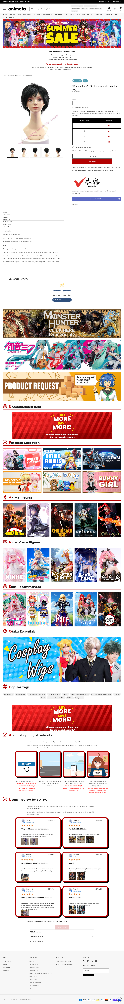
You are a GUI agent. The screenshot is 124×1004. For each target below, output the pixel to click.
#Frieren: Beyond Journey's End (101, 694)
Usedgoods (6, 970)
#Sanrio (43, 698)
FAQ (31, 988)
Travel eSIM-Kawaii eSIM (63, 961)
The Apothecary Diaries (95, 8)
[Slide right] (66, 152)
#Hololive (65, 694)
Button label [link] (62, 927)
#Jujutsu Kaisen (21, 694)
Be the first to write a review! (62, 300)
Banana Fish (77, 81)
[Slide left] (5, 152)
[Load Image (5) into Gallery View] (58, 152)
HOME (4, 75)
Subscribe (88, 975)
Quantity (74, 99)
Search (32, 961)
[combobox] (48, 9)
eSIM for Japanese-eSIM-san (64, 964)
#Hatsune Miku (8, 694)
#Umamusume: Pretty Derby (36, 694)
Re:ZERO (85, 8)
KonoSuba (74, 11)
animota (9, 999)
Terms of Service (34, 967)
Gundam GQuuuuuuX (91, 6)
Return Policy (33, 979)
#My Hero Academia (54, 694)
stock (85, 81)
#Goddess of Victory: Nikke (56, 698)
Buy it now (92, 161)
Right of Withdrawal (35, 982)
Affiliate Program (34, 985)
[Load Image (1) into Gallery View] (12, 152)
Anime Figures (7, 961)
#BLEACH (70, 698)
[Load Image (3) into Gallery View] (35, 152)
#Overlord (117, 694)
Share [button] (76, 204)
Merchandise (6, 967)
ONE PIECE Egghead (77, 6)
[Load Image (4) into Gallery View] (46, 152)
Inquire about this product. (83, 147)
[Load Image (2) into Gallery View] (24, 152)
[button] (4, 9)
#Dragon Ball (79, 698)
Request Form (34, 964)
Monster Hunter (76, 8)
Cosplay (5, 964)
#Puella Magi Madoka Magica (80, 694)
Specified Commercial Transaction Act (41, 973)
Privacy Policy (34, 970)
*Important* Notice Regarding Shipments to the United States (94, 171)
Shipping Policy (34, 976)
